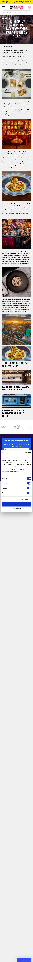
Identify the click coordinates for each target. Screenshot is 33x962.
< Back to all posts (7, 46)
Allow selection (16, 508)
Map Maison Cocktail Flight (12, 205)
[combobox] (16, 12)
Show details (24, 499)
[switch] (29, 483)
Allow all (16, 504)
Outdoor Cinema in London (14, 303)
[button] (24, 960)
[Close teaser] (18, 959)
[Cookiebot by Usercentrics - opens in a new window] (24, 453)
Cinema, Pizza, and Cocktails (12, 104)
